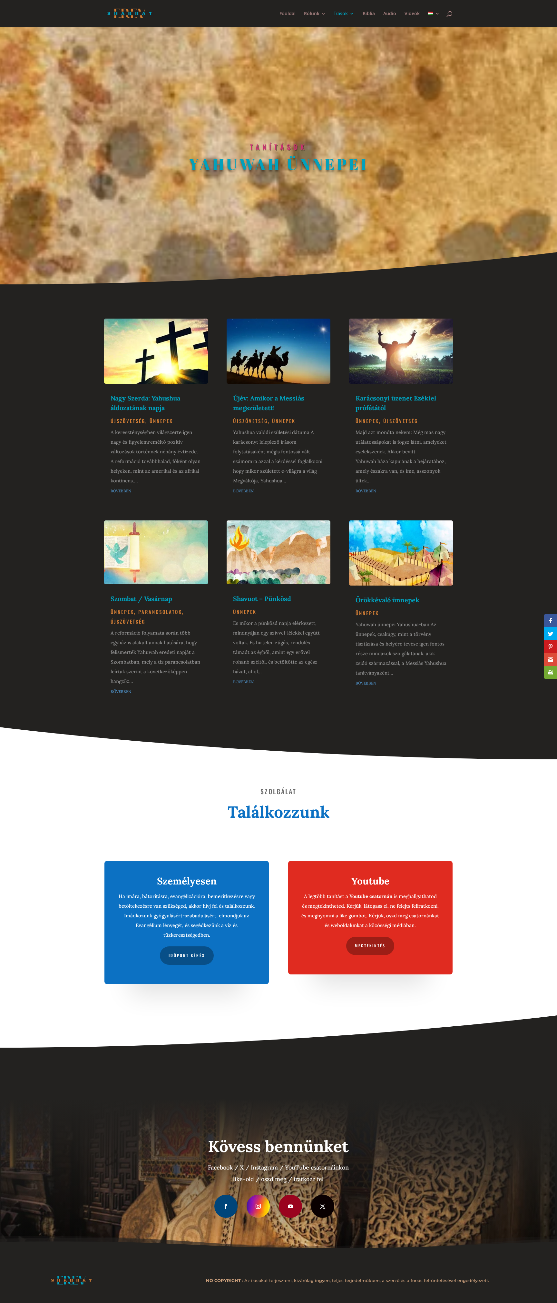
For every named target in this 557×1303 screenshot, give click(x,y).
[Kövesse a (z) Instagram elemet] (258, 1206)
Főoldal (287, 13)
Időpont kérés (187, 955)
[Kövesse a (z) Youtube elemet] (290, 1206)
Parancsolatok (160, 611)
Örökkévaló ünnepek (387, 600)
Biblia (369, 13)
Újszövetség (128, 420)
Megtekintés (370, 945)
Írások (341, 13)
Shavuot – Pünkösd (262, 599)
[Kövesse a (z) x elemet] (322, 1206)
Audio (389, 13)
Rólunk (311, 13)
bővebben (121, 490)
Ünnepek (161, 420)
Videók (412, 13)
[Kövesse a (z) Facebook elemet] (226, 1206)
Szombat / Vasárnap (141, 599)
